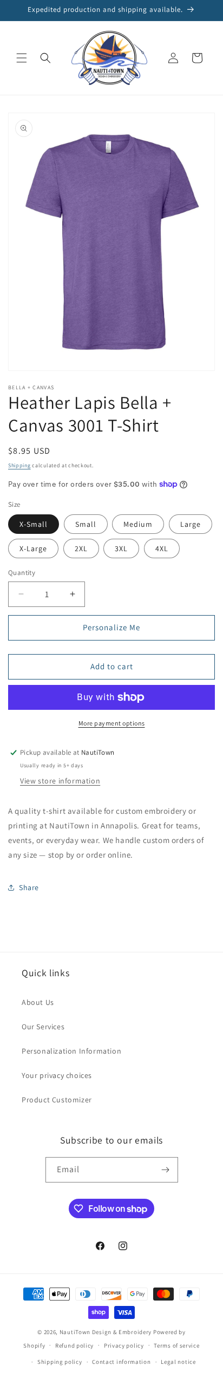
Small (85, 524)
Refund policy (74, 1345)
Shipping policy (59, 1362)
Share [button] (29, 887)
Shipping (19, 465)
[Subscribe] (166, 1170)
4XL (161, 548)
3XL (121, 548)
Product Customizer (57, 1100)
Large (190, 524)
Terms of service (176, 1345)
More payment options (111, 723)
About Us (38, 1002)
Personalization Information (71, 1051)
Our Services (43, 1026)
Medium (138, 524)
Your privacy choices (57, 1075)
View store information (60, 781)
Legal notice (178, 1362)
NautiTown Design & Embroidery (106, 1332)
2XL (81, 548)
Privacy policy (124, 1345)
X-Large (33, 548)
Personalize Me (111, 627)
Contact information (121, 1362)
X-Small (33, 524)
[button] (22, 58)
